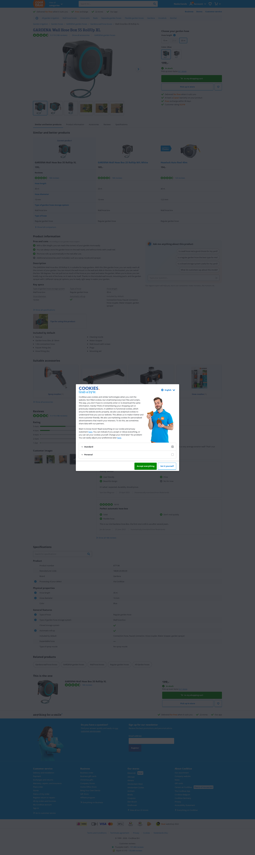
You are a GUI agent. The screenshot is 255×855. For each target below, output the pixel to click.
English (168, 390)
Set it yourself (167, 466)
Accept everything (145, 466)
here (90, 431)
